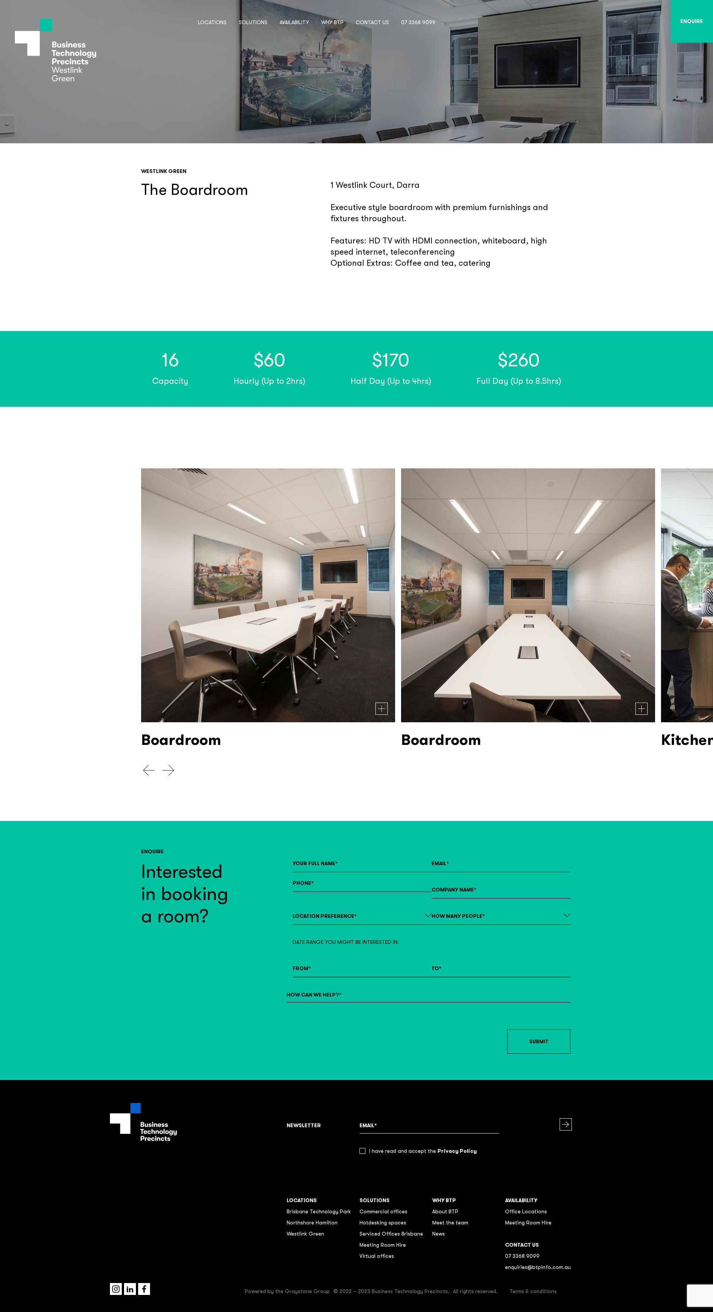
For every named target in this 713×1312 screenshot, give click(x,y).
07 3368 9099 (418, 22)
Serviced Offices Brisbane (391, 1234)
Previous (149, 770)
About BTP (445, 1211)
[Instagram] (116, 1289)
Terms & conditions (533, 1291)
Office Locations (526, 1211)
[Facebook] (144, 1289)
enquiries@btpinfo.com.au (538, 1267)
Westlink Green (305, 1234)
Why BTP (332, 22)
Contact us (372, 22)
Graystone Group (307, 1291)
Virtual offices (376, 1256)
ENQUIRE (691, 21)
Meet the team (450, 1223)
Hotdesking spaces (382, 1223)
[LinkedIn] (130, 1289)
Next (168, 770)
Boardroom (181, 740)
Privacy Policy (457, 1151)
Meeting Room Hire (382, 1245)
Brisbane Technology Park (319, 1211)
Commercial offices (383, 1211)
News (438, 1234)
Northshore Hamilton (312, 1223)
